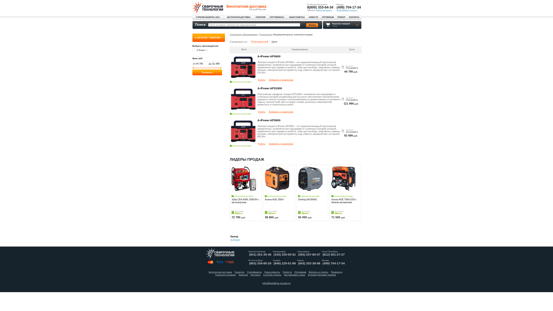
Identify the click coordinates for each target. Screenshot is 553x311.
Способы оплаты (272, 275)
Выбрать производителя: (205, 46)
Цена (352, 49)
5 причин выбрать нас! (208, 17)
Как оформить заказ (294, 275)
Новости (313, 17)
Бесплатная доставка (238, 17)
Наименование (300, 49)
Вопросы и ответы (318, 272)
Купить (261, 80)
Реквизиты (336, 272)
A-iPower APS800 (269, 120)
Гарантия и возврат (225, 275)
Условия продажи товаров (322, 275)
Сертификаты (277, 17)
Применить (207, 72)
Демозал (243, 275)
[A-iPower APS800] (243, 131)
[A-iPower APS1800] (243, 99)
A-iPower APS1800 (269, 88)
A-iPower (235, 240)
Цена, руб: (197, 58)
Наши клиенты (297, 17)
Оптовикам (328, 17)
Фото (244, 49)
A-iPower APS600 (269, 56)
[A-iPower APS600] (243, 67)
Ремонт (341, 17)
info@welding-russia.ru (276, 283)
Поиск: (201, 24)
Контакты (354, 17)
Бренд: (234, 236)
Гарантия (260, 17)
